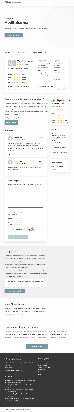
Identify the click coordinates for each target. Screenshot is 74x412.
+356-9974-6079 (56, 143)
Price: (9, 77)
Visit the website (15, 68)
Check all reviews (25, 69)
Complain (26, 86)
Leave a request (37, 346)
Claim (53, 166)
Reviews (8, 52)
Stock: (9, 80)
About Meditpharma (38, 52)
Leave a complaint (14, 291)
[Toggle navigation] (67, 3)
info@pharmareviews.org (15, 371)
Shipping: (10, 82)
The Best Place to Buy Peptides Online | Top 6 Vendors (21, 380)
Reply (10, 154)
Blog (39, 374)
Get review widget (43, 363)
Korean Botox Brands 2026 (14, 383)
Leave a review (13, 35)
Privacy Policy (41, 370)
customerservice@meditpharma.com (59, 148)
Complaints (21, 52)
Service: (10, 74)
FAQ (39, 372)
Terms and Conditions (44, 367)
